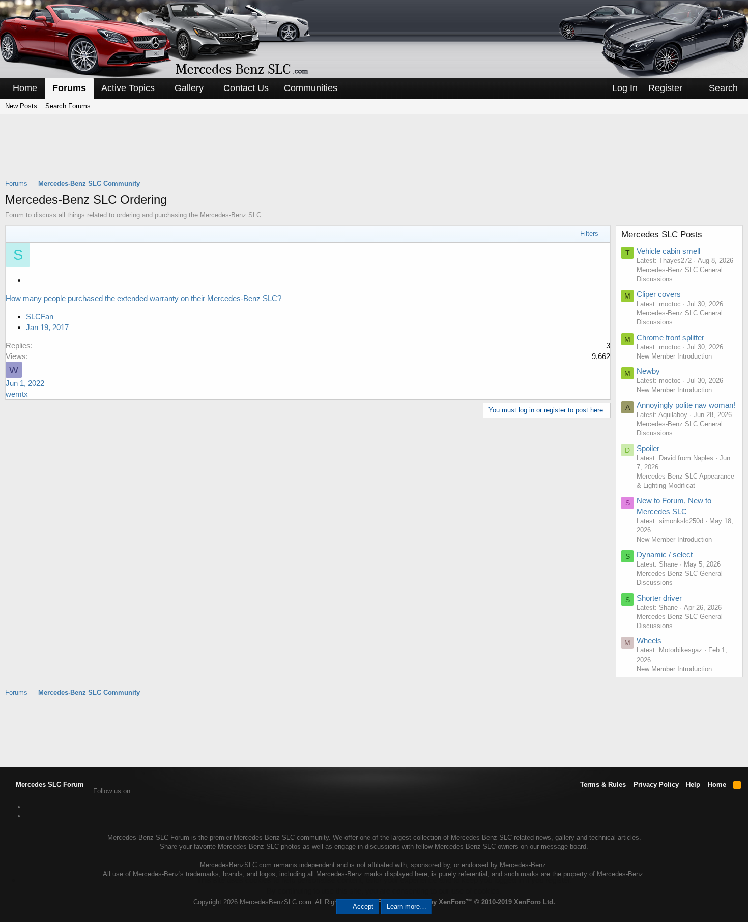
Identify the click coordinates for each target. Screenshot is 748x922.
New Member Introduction (674, 356)
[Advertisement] (374, 153)
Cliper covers (659, 294)
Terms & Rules (603, 784)
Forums (69, 88)
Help (693, 784)
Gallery (189, 88)
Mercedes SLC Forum (49, 784)
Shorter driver (659, 597)
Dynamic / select (665, 554)
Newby (648, 371)
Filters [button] (589, 233)
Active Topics (128, 88)
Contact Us (246, 88)
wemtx (17, 394)
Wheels (649, 640)
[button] (162, 88)
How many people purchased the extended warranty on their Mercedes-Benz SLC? (143, 298)
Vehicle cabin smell (668, 251)
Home (25, 88)
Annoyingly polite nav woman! (686, 405)
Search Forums (68, 106)
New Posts (21, 106)
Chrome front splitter (670, 337)
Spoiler (648, 448)
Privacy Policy (656, 784)
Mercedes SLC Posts (661, 235)
